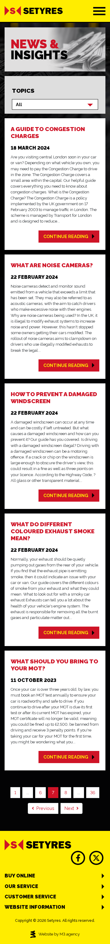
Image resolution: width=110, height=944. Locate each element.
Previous (45, 808)
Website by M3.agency (59, 934)
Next (69, 808)
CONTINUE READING (65, 236)
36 (92, 792)
